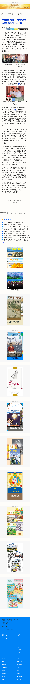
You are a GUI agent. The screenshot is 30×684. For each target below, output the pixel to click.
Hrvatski (4, 664)
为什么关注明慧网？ (7, 629)
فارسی (18, 653)
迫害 (18, 84)
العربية (18, 635)
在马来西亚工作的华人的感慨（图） (14, 222)
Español (19, 650)
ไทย (18, 670)
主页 (3, 14)
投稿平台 (4, 626)
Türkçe (18, 673)
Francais (19, 656)
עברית (3, 659)
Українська (20, 676)
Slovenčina (19, 664)
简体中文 (4, 638)
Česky (18, 641)
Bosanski (19, 638)
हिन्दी (3, 661)
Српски (19, 667)
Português (19, 659)
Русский (19, 661)
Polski (3, 679)
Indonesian (4, 667)
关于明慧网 (5, 623)
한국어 (4, 676)
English (18, 647)
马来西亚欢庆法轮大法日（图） (13, 224)
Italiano (4, 670)
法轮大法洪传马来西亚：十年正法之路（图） (16, 229)
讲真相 (13, 110)
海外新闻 (18, 14)
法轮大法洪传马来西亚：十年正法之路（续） (16, 227)
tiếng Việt (19, 679)
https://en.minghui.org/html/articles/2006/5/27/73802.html (14, 213)
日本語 (4, 673)
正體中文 (4, 635)
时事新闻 (10, 14)
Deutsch (19, 644)
